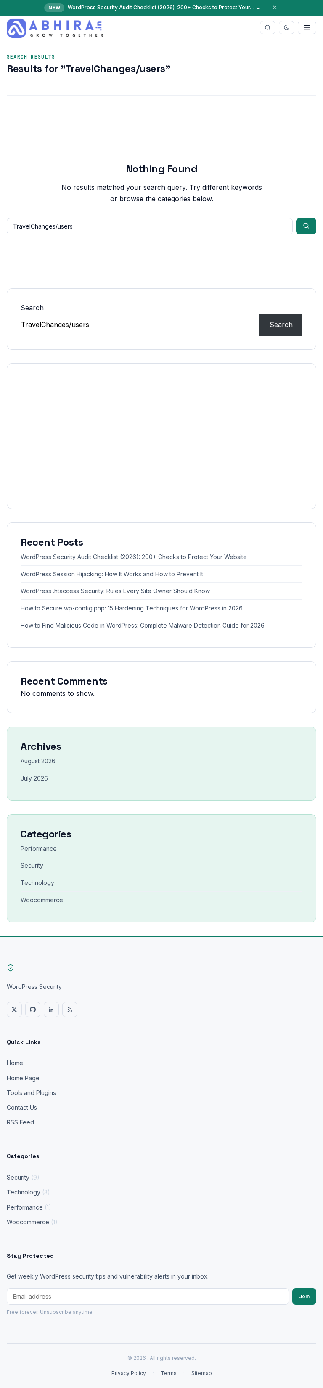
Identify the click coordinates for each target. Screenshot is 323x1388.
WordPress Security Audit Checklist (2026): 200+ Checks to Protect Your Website (134, 556)
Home (15, 1062)
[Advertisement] (161, 436)
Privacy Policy (128, 1373)
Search (32, 308)
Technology (37, 882)
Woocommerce (42, 899)
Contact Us (22, 1107)
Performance (39, 848)
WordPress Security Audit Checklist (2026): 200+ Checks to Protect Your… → (164, 7)
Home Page (23, 1078)
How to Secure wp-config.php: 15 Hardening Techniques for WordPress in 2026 (132, 608)
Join (304, 1296)
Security (32, 865)
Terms (169, 1373)
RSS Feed (20, 1122)
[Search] (267, 27)
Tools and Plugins (31, 1092)
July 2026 (34, 778)
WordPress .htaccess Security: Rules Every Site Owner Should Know (115, 590)
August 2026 (38, 761)
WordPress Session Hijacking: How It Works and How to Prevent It (112, 574)
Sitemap (201, 1373)
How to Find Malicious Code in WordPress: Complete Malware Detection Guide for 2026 (143, 625)
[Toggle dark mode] (286, 27)
